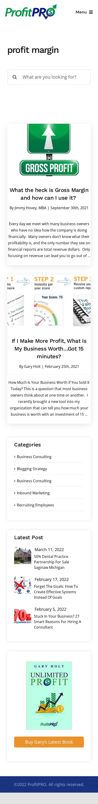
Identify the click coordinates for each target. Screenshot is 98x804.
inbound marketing (33, 492)
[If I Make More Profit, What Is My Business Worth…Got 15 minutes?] (49, 301)
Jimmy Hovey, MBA (30, 207)
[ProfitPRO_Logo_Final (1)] (31, 5)
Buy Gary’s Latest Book (49, 742)
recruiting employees (35, 505)
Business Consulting (34, 456)
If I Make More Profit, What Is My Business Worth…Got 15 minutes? (49, 349)
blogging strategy (32, 468)
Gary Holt (32, 366)
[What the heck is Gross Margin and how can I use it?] (49, 150)
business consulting (34, 480)
